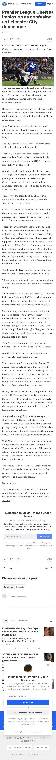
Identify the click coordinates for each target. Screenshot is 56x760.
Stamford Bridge (30, 186)
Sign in (50, 4)
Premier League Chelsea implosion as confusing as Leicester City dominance (26, 49)
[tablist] (14, 587)
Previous (10, 568)
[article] (28, 638)
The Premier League (12, 88)
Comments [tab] (8, 587)
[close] (48, 665)
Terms (45, 738)
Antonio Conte (29, 357)
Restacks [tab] (20, 587)
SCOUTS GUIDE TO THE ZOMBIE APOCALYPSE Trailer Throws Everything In (20, 657)
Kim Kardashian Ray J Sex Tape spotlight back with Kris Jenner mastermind (20, 631)
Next (47, 568)
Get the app (41, 747)
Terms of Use (43, 719)
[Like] (5, 39)
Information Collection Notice (37, 721)
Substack (14, 754)
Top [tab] (5, 621)
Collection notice (28, 740)
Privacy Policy (29, 724)
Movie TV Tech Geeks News (24, 497)
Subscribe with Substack (30, 712)
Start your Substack (21, 747)
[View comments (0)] (11, 39)
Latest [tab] (12, 621)
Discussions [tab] (23, 621)
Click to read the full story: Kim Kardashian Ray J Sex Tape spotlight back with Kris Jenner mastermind (21, 639)
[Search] (51, 620)
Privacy (38, 738)
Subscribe (40, 4)
